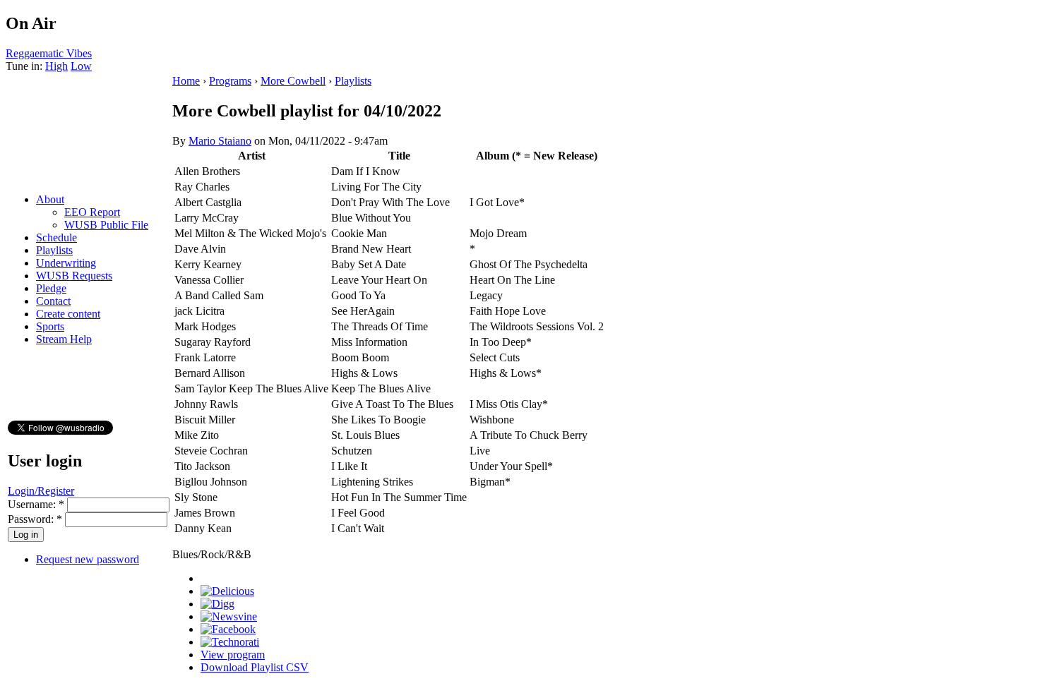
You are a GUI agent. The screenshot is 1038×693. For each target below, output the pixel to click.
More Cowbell (293, 81)
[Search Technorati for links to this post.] (230, 642)
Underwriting (66, 263)
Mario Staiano (220, 141)
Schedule (56, 237)
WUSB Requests (74, 276)
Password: (35, 519)
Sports (50, 326)
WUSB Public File (106, 225)
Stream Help (64, 339)
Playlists (54, 250)
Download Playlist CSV (255, 667)
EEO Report (92, 212)
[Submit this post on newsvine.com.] (229, 616)
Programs (230, 81)
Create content (68, 314)
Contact (53, 301)
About (50, 199)
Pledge (51, 288)
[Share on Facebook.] (228, 629)
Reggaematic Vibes (49, 53)
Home (186, 81)
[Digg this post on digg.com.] (217, 604)
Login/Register (41, 491)
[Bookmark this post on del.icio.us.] (227, 591)
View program (233, 655)
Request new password (87, 559)
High (56, 66)
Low (81, 66)
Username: (36, 504)
